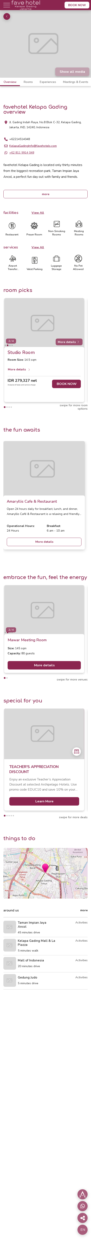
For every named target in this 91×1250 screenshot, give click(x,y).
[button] (45, 868)
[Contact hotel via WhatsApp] (82, 1206)
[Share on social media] (82, 1194)
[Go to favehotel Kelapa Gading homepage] (25, 9)
